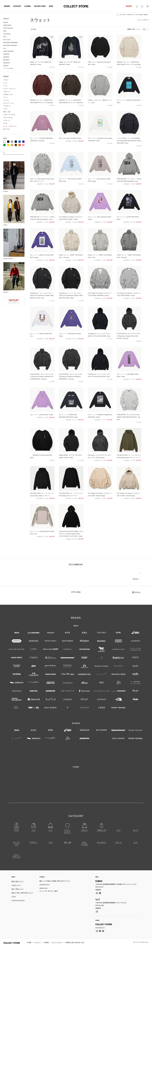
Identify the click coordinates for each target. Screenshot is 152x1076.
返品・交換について (17, 863)
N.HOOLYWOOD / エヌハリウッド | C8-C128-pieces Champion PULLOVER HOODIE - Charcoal (128, 336)
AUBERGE (6, 54)
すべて (139, 29)
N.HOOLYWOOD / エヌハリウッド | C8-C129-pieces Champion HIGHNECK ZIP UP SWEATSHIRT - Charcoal (41, 376)
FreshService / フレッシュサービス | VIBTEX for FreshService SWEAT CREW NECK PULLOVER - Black (71, 295)
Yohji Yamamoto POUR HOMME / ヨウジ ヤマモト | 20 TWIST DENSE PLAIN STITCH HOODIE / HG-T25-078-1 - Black (71, 534)
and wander (7, 34)
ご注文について (16, 859)
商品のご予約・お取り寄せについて (22, 867)
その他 (13, 871)
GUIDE (51, 6)
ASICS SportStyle (8, 51)
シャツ (5, 83)
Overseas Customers (18, 875)
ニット (5, 86)
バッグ (5, 109)
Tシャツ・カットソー (9, 88)
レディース (6, 120)
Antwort (5, 22)
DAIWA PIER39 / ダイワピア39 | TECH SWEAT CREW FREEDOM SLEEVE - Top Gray (128, 417)
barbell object (7, 25)
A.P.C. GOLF (6, 39)
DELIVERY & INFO (40, 6)
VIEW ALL (135, 579)
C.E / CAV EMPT (8, 68)
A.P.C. (5, 37)
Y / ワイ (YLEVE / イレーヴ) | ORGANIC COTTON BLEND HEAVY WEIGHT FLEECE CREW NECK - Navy (129, 141)
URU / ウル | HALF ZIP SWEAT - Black (70, 138)
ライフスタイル (8, 117)
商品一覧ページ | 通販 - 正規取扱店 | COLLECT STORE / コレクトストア (76, 6)
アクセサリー (7, 106)
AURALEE (6, 57)
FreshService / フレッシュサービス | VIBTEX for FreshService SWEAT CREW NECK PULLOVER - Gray (42, 295)
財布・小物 (6, 112)
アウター (6, 80)
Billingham (6, 63)
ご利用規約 (46, 916)
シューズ (6, 100)
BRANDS (7, 6)
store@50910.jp (44, 859)
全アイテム (6, 129)
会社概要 (29, 916)
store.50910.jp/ (100, 902)
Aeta (4, 31)
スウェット (6, 91)
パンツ (5, 97)
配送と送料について (17, 856)
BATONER (6, 60)
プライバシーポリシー (57, 916)
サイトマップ (37, 916)
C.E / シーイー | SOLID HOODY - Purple (41, 414)
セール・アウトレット (10, 126)
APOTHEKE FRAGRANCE (10, 42)
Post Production (8, 28)
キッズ (5, 123)
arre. (4, 48)
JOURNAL (27, 6)
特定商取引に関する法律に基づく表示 (74, 916)
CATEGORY (17, 6)
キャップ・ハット (8, 103)
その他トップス (8, 94)
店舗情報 (98, 864)
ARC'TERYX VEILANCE (10, 45)
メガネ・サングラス (9, 115)
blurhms (5, 65)
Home (139, 20)
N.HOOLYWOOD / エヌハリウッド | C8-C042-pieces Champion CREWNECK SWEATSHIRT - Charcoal (70, 376)
